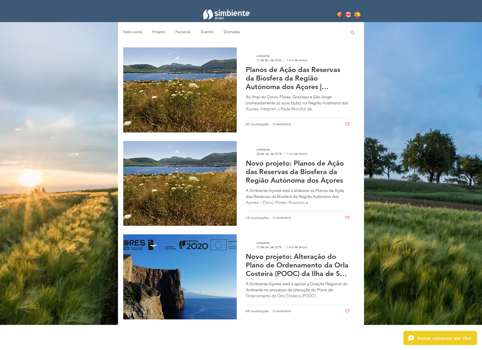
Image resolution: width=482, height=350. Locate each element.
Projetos (158, 32)
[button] (352, 32)
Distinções (232, 32)
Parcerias (183, 32)
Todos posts (132, 32)
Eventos (207, 32)
